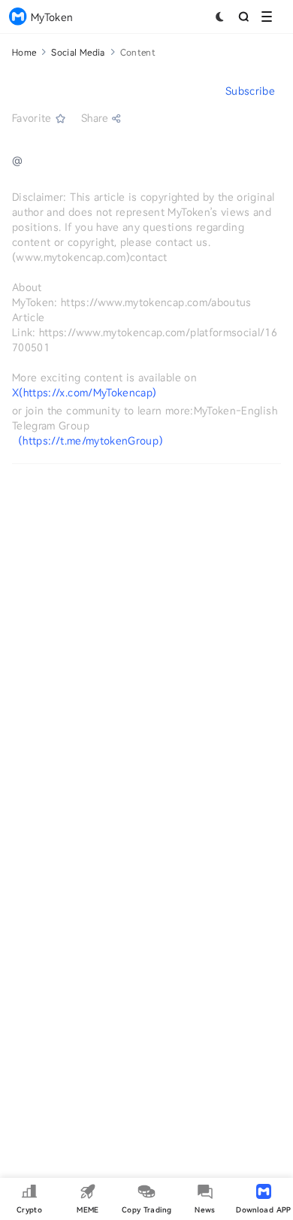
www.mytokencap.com (70, 257)
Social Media (77, 52)
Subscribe (250, 90)
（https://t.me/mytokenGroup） (90, 440)
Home (24, 52)
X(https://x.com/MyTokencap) (84, 392)
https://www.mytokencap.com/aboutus (156, 302)
